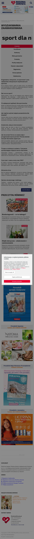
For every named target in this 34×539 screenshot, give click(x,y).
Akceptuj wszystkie (17, 281)
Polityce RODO (16, 269)
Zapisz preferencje (17, 277)
